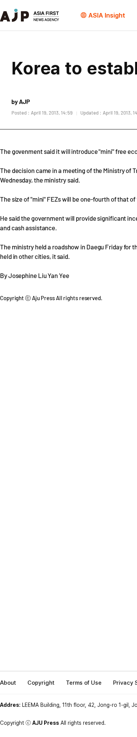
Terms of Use (84, 682)
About (8, 682)
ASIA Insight (106, 15)
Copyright (40, 682)
